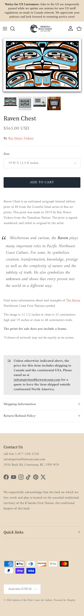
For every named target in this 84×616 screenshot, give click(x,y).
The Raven (73, 301)
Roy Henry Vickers (20, 138)
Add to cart (42, 182)
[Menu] (5, 29)
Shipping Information (20, 404)
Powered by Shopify (64, 600)
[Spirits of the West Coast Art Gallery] (42, 28)
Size (7, 154)
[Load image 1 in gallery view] (42, 65)
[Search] (15, 29)
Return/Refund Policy (20, 416)
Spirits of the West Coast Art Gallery (32, 600)
